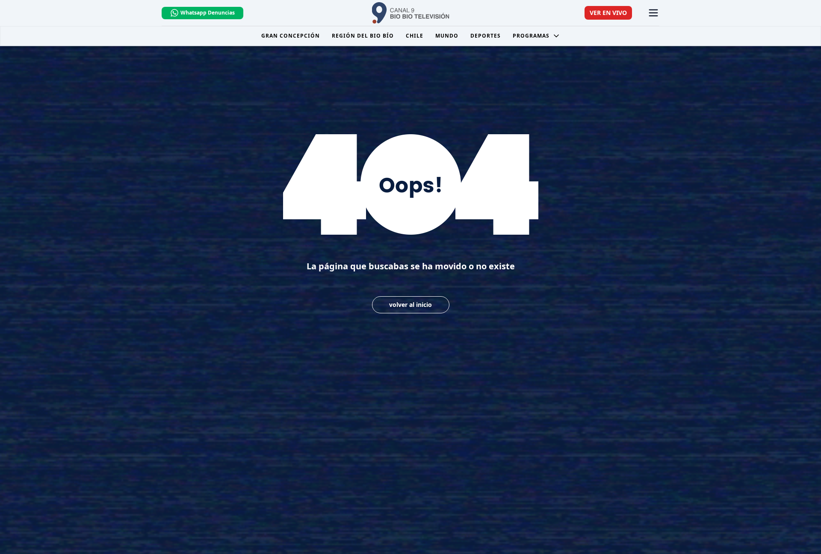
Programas (531, 35)
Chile (414, 35)
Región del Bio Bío (363, 35)
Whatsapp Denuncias (207, 12)
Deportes (485, 35)
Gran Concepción (290, 35)
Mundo (446, 35)
